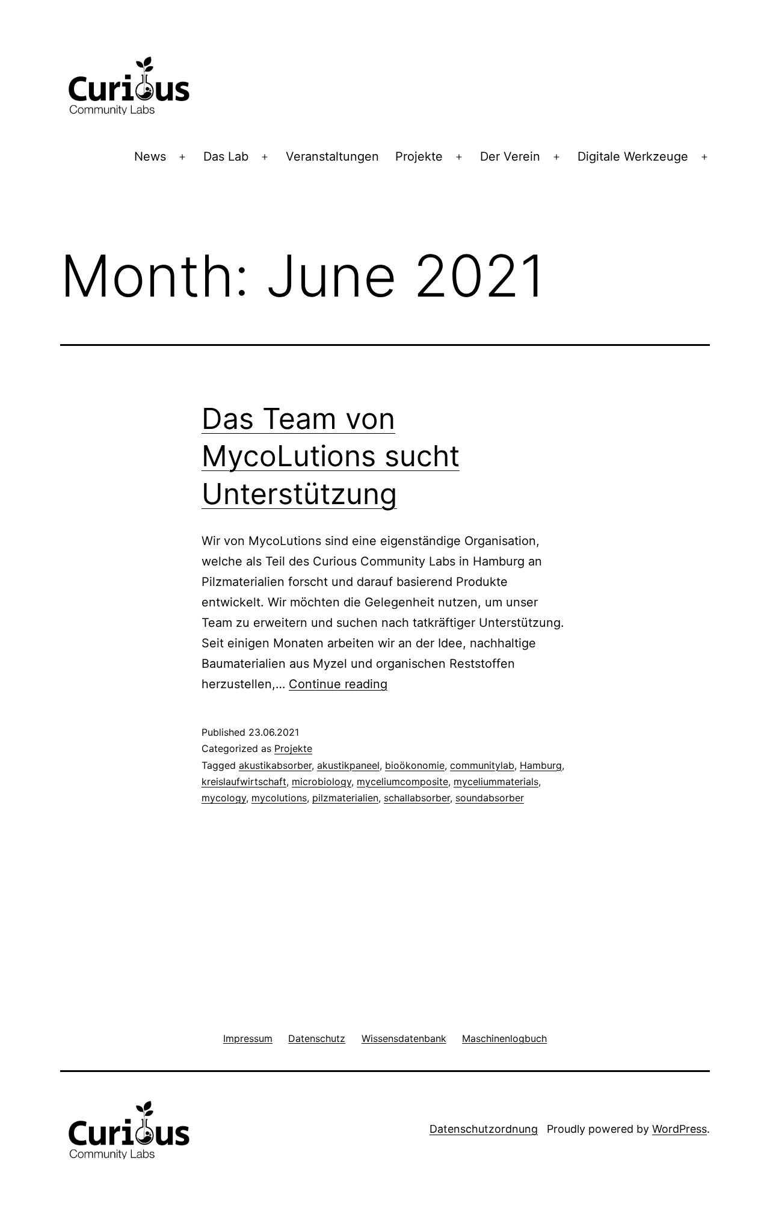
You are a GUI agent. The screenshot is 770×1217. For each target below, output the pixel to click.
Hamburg (541, 765)
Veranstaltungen (332, 156)
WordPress (679, 1129)
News (150, 156)
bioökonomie (415, 765)
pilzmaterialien (345, 798)
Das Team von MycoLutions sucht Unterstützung (331, 456)
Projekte (419, 156)
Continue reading (338, 684)
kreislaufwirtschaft (244, 781)
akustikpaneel (348, 765)
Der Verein (510, 156)
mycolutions (279, 798)
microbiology (321, 781)
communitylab (482, 765)
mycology (224, 798)
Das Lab (225, 156)
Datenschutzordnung (484, 1129)
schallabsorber (417, 798)
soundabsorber (489, 798)
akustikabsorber (275, 765)
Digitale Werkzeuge (633, 156)
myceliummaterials (496, 781)
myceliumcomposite (402, 781)
